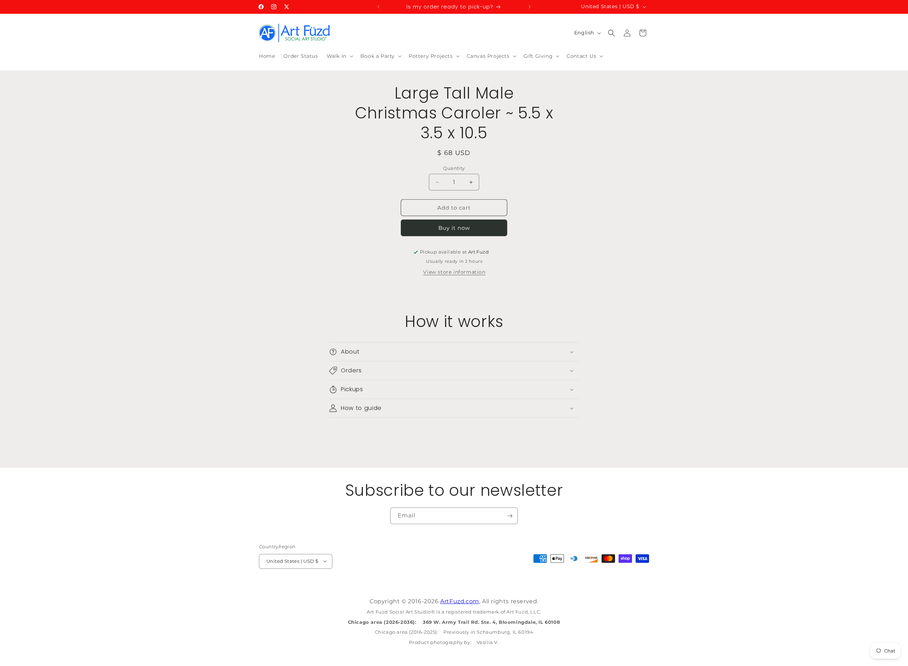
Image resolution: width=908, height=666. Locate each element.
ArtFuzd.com (459, 601)
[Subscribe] (509, 515)
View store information (454, 272)
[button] (339, 56)
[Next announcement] (529, 6)
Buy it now (454, 227)
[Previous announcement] (378, 6)
